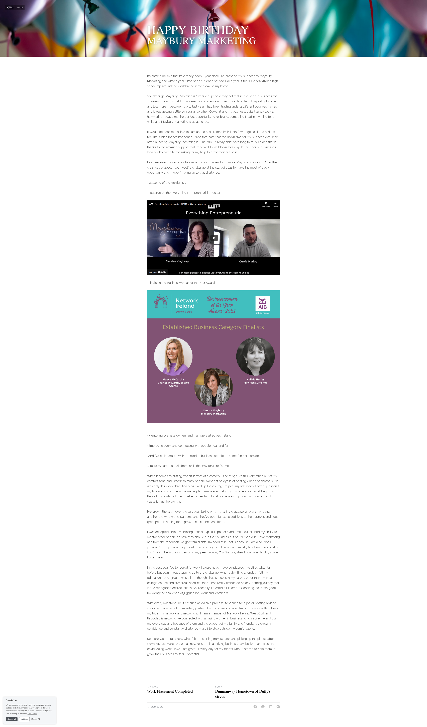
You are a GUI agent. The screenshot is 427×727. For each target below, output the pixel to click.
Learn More (32, 713)
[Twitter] (263, 706)
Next (217, 686)
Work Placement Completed (170, 691)
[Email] (278, 706)
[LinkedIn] (270, 706)
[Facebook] (255, 706)
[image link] (213, 237)
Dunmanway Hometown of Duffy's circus (243, 694)
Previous (153, 686)
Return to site (16, 7)
